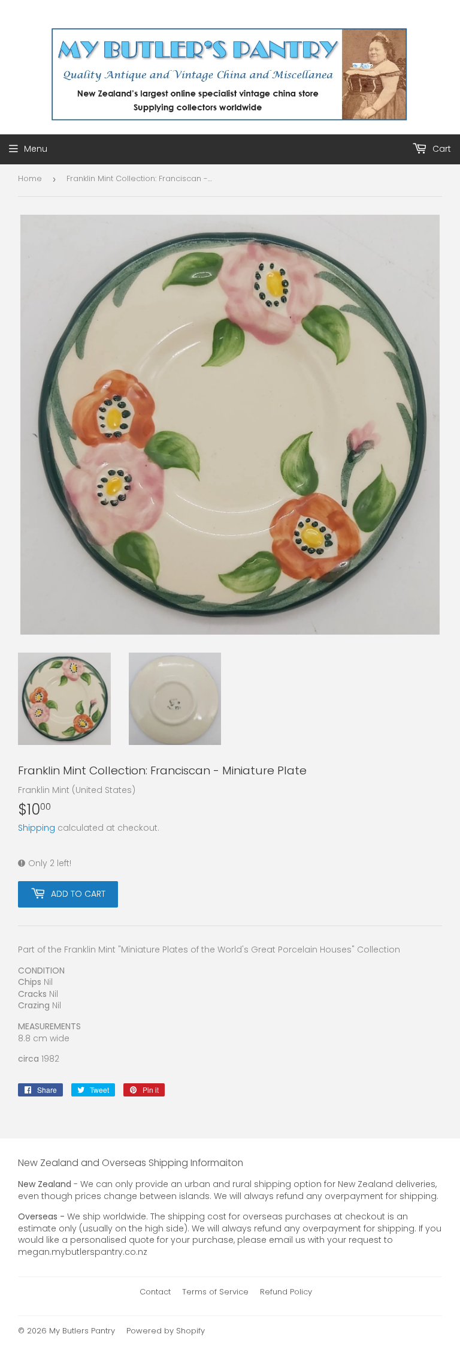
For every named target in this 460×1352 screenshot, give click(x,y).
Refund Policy (286, 1291)
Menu (35, 149)
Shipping (36, 828)
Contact (155, 1291)
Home (30, 178)
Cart (440, 149)
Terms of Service (215, 1291)
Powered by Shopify (165, 1330)
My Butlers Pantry (82, 1330)
